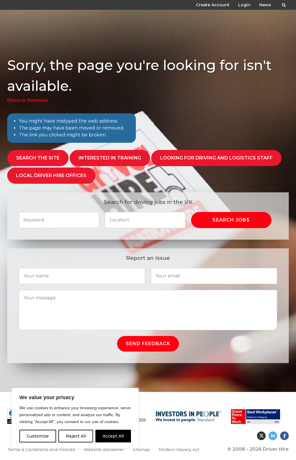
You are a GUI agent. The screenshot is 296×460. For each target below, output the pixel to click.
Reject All (76, 436)
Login (244, 4)
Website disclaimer (104, 449)
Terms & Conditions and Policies (41, 449)
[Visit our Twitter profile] (261, 435)
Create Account (213, 4)
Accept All (113, 436)
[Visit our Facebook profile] (284, 435)
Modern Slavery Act (179, 449)
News (265, 4)
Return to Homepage (27, 99)
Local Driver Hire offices (51, 175)
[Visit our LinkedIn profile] (273, 435)
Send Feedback (148, 343)
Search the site (38, 158)
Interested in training (110, 158)
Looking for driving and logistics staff (216, 158)
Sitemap (141, 449)
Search (284, 4)
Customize (38, 436)
